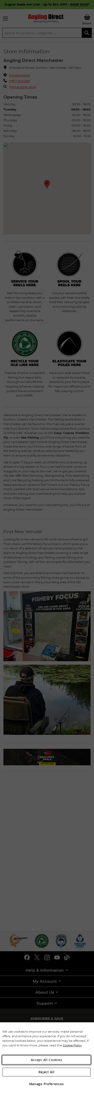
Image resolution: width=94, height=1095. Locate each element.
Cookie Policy (72, 1045)
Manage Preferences (46, 1084)
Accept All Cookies (46, 1060)
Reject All (47, 1072)
